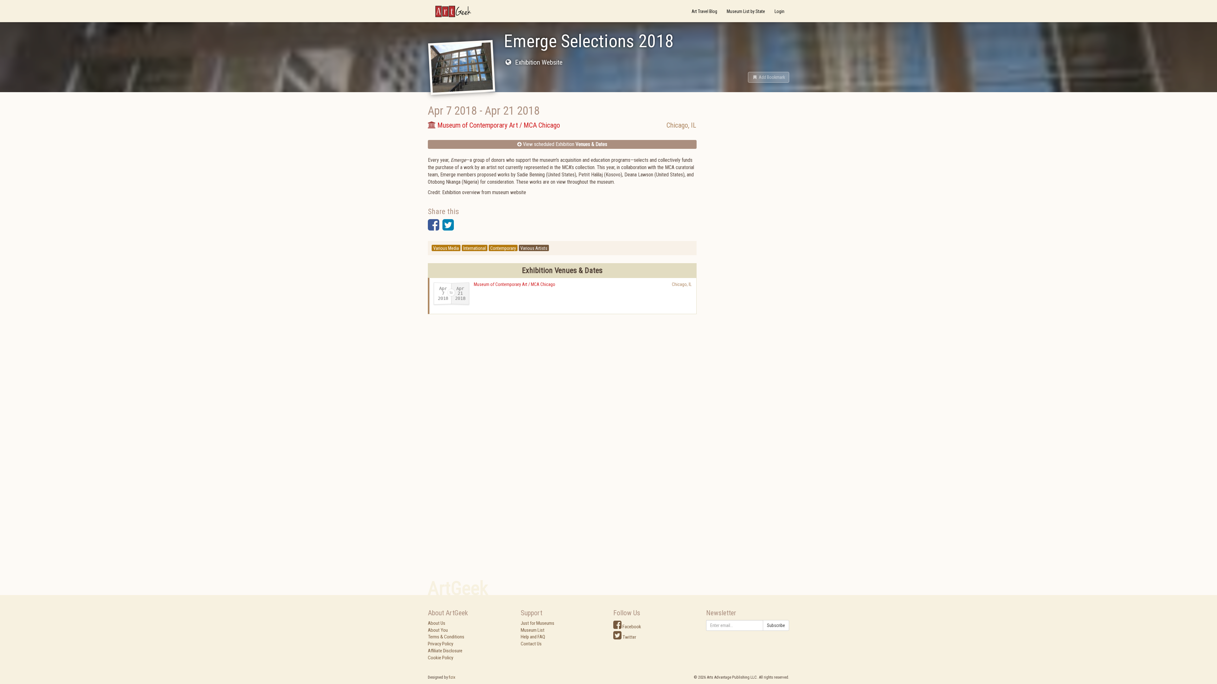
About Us (436, 623)
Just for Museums (537, 623)
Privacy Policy (440, 644)
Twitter (628, 637)
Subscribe (776, 625)
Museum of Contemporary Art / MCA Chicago (514, 284)
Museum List (532, 630)
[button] (768, 77)
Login (779, 11)
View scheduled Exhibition (564, 144)
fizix (452, 677)
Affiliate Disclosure (445, 651)
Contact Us (531, 644)
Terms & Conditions (446, 637)
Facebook (631, 627)
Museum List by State (746, 11)
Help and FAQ (533, 637)
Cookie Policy (440, 658)
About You (438, 630)
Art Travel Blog (704, 11)
